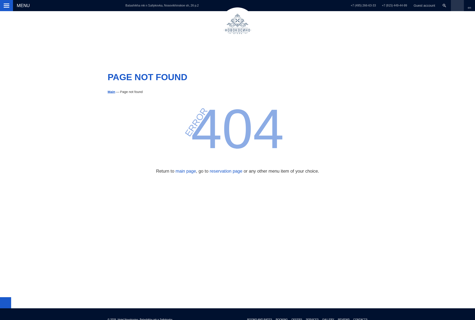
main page (186, 171)
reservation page (226, 171)
